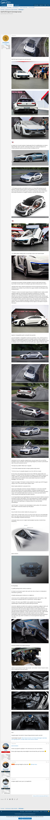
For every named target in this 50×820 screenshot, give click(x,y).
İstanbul (8, 758)
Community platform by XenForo (25, 813)
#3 (48, 743)
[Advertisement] (25, 24)
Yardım (41, 811)
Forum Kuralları (32, 7)
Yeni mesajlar (9, 7)
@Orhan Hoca (34, 764)
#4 (48, 762)
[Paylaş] (46, 35)
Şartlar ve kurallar (28, 811)
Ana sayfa (4, 5)
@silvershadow (14, 745)
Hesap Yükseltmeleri (23, 7)
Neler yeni (16, 5)
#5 (48, 779)
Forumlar (10, 5)
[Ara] (48, 5)
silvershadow (4, 13)
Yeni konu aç (3, 7)
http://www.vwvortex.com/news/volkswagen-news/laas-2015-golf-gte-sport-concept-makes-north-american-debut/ (29, 738)
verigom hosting (25, 814)
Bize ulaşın (22, 811)
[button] (20, 5)
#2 (48, 35)
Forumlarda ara (16, 7)
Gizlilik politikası (36, 811)
